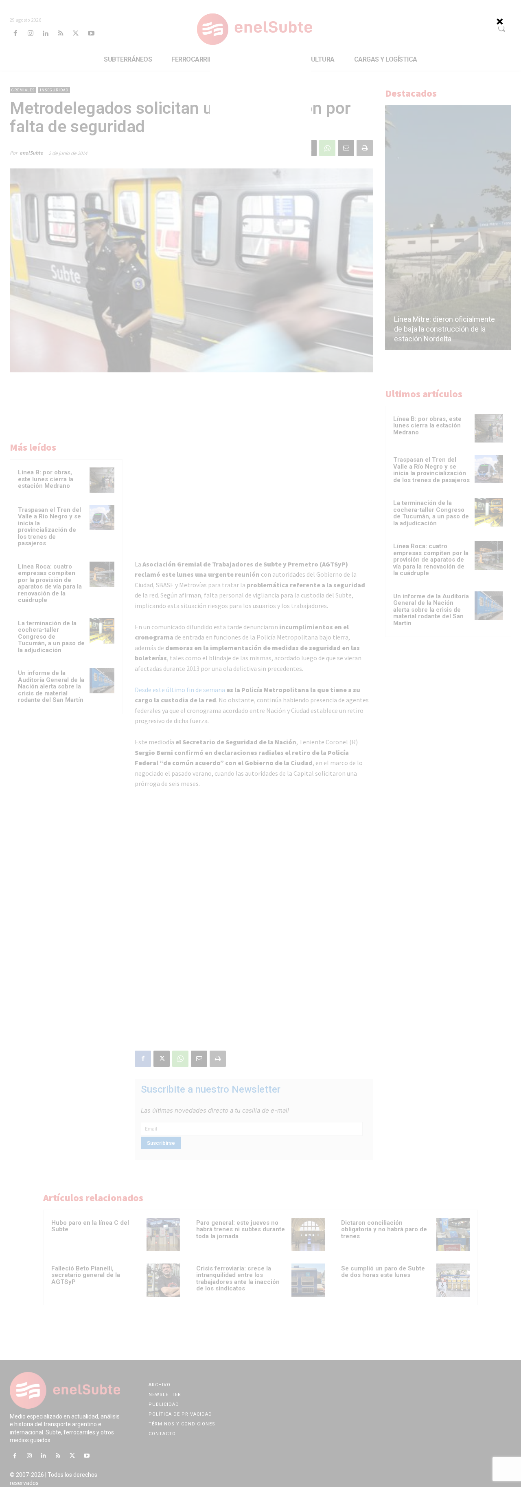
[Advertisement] (260, 106)
